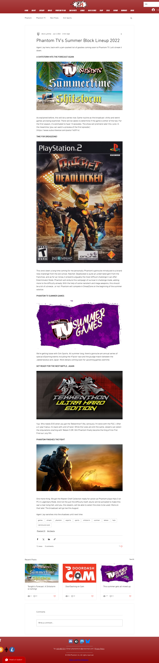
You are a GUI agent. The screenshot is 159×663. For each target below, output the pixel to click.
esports (68, 520)
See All (131, 559)
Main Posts (54, 18)
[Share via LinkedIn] (49, 539)
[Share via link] (55, 539)
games (40, 520)
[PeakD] (76, 641)
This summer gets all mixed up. (117, 586)
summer (97, 520)
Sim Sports (67, 18)
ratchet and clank (44, 525)
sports (77, 520)
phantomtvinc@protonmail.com (82, 649)
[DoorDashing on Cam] (79, 573)
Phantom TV (41, 18)
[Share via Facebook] (37, 539)
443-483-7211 (61, 649)
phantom (59, 520)
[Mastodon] (82, 641)
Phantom (28, 18)
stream (49, 520)
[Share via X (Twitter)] (43, 539)
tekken (106, 520)
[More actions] (121, 34)
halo (113, 520)
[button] (50, 10)
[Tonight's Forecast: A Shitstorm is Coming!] (42, 573)
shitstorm (86, 520)
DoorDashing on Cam (75, 586)
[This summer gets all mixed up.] (117, 573)
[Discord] (70, 641)
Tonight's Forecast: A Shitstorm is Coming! (41, 587)
